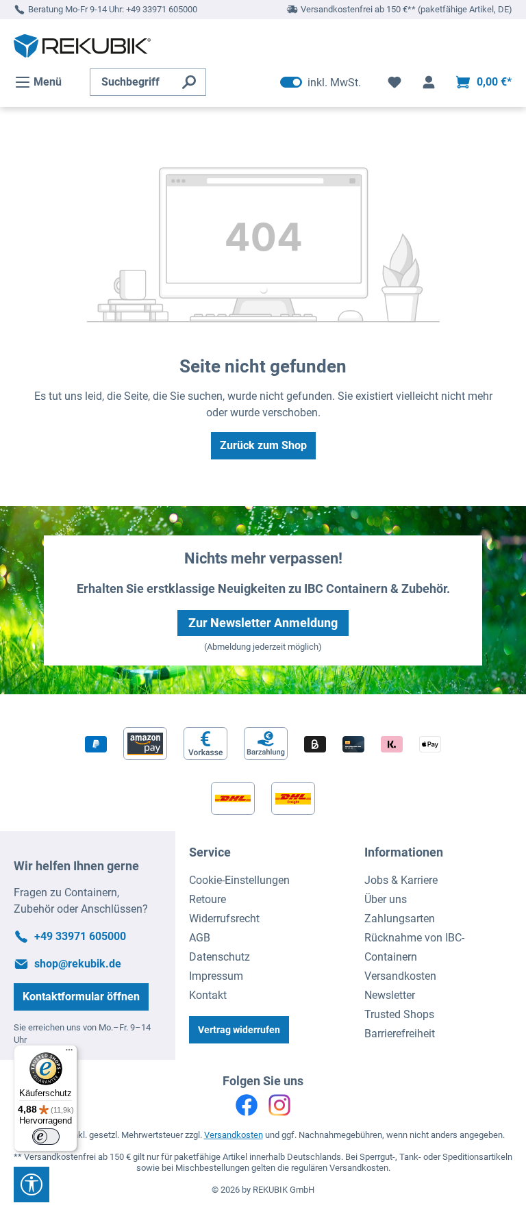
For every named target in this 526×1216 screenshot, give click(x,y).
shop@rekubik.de (77, 963)
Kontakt (208, 995)
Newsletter (389, 995)
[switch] (46, 1136)
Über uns (385, 899)
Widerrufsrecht (224, 918)
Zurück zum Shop (263, 445)
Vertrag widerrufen (239, 1029)
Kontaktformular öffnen (81, 996)
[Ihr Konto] (429, 82)
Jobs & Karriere (401, 880)
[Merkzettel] (394, 82)
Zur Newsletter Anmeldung (263, 623)
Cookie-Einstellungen (239, 880)
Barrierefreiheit (399, 1033)
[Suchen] (189, 82)
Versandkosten (400, 976)
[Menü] (69, 1053)
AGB (199, 937)
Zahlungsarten (399, 918)
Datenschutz (219, 956)
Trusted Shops (399, 1014)
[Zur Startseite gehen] (82, 46)
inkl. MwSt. (320, 82)
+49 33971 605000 (161, 9)
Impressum (216, 976)
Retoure (207, 899)
